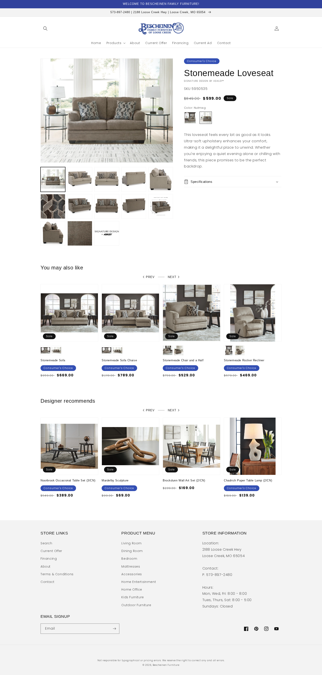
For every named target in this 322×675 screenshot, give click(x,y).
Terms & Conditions (57, 574)
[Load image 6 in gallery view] (160, 179)
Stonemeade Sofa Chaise (119, 360)
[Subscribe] (114, 628)
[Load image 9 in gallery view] (106, 206)
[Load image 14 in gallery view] (106, 233)
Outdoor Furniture (136, 605)
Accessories (131, 574)
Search (46, 543)
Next (172, 277)
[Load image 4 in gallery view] (106, 179)
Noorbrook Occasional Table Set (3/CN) (68, 480)
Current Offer (51, 551)
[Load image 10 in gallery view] (133, 206)
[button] (45, 28)
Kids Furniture (132, 597)
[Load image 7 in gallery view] (53, 206)
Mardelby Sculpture (115, 480)
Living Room (131, 543)
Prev (150, 277)
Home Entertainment (138, 582)
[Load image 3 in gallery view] (79, 179)
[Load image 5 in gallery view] (133, 179)
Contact (47, 582)
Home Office (131, 589)
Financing (49, 558)
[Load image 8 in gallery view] (79, 206)
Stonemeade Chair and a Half (183, 360)
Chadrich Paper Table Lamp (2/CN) (248, 480)
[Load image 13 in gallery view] (79, 233)
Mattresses (130, 566)
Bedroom (129, 558)
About (46, 566)
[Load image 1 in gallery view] (53, 179)
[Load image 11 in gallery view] (160, 206)
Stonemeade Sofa (53, 360)
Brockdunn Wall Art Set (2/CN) (184, 480)
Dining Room (132, 551)
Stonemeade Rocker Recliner (244, 360)
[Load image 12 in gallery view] (53, 233)
